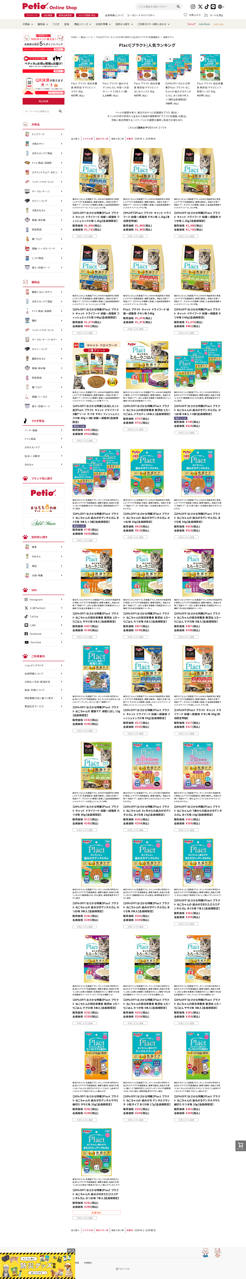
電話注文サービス (34, 706)
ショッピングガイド (34, 665)
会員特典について (114, 15)
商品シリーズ (81, 24)
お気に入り (195, 14)
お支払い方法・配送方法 (37, 681)
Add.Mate (204, 24)
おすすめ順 (88, 138)
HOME (74, 37)
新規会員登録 (65, 15)
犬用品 (26, 24)
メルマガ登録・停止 (87, 15)
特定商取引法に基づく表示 (39, 698)
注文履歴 (48, 15)
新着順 (130, 138)
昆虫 (66, 24)
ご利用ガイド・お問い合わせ (152, 24)
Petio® (192, 24)
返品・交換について (35, 690)
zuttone (218, 24)
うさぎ (56, 24)
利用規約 (88, 1262)
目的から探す (122, 24)
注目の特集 (102, 24)
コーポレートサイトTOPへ (141, 15)
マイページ (32, 15)
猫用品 (41, 24)
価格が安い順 (102, 138)
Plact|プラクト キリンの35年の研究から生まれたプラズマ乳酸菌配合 (127, 37)
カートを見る (216, 15)
